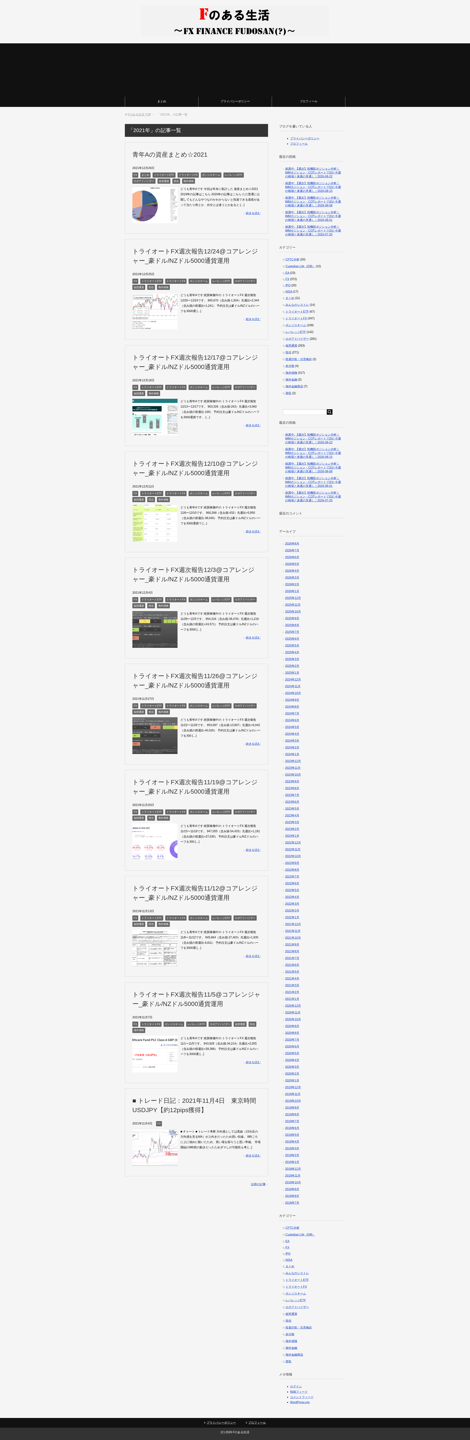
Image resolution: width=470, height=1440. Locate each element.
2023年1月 (292, 835)
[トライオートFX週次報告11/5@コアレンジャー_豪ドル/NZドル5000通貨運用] (155, 1069)
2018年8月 (292, 1196)
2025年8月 (292, 625)
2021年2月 (292, 992)
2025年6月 (292, 638)
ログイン (296, 1386)
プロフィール (308, 101)
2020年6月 (292, 1046)
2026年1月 (292, 591)
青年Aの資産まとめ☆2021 (169, 154)
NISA (288, 291)
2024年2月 (292, 747)
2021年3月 (292, 985)
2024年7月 (292, 713)
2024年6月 (292, 720)
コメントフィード (302, 1397)
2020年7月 (292, 1039)
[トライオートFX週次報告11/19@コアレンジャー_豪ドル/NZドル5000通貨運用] (155, 857)
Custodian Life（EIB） (300, 266)
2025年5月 (292, 645)
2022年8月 (292, 869)
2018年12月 (293, 1168)
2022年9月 (292, 863)
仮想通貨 (164, 181)
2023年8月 (292, 788)
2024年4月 (292, 733)
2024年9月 (292, 699)
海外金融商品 (294, 386)
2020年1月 (292, 1080)
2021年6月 (292, 964)
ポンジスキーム (211, 174)
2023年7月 (292, 795)
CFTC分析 (292, 259)
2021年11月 (293, 931)
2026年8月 (292, 543)
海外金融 (291, 379)
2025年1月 (292, 672)
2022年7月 (292, 876)
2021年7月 (292, 958)
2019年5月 (292, 1134)
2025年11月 (293, 604)
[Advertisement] (235, 69)
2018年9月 (292, 1189)
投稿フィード (299, 1391)
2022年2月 (292, 910)
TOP (139, 114)
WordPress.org (300, 1402)
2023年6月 (292, 801)
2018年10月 (293, 1182)
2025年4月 (292, 652)
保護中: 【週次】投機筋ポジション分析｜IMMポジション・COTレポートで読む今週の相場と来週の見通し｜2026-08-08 (313, 201)
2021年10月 (293, 937)
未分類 (289, 366)
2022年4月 (292, 897)
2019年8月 (292, 1114)
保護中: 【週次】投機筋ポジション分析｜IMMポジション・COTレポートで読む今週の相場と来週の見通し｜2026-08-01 (313, 216)
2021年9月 (292, 944)
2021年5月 (292, 971)
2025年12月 (293, 598)
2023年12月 (293, 761)
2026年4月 (292, 570)
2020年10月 (293, 1019)
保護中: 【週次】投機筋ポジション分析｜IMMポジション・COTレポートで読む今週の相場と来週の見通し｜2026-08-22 (313, 172)
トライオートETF (164, 174)
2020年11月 (293, 1012)
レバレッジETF (234, 174)
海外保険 (188, 181)
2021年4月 (292, 978)
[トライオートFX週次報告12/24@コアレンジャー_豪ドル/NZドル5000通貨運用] (155, 326)
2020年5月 (292, 1053)
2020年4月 (292, 1060)
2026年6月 (292, 557)
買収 (288, 393)
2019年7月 (292, 1121)
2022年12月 (293, 842)
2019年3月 (292, 1148)
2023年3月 (292, 822)
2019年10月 (293, 1100)
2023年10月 (293, 774)
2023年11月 (293, 767)
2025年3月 (292, 659)
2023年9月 (292, 781)
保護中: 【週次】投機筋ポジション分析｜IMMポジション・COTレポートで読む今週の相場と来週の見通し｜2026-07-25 (313, 230)
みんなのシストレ (297, 304)
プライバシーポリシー (235, 101)
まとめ (161, 101)
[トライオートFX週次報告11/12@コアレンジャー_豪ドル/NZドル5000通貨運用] (155, 963)
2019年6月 (292, 1128)
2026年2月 (292, 584)
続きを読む (253, 213)
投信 (176, 181)
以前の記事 (258, 1184)
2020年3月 (292, 1066)
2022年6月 (292, 883)
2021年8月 (292, 951)
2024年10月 (293, 693)
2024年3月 (292, 740)
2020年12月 (293, 1005)
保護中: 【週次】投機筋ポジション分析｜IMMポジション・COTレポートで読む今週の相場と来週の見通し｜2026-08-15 (313, 187)
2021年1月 (292, 998)
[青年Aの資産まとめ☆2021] (155, 220)
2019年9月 (292, 1107)
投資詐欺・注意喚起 (298, 359)
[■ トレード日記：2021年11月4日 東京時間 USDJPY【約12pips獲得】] (155, 1162)
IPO (287, 285)
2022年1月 (292, 917)
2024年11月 (293, 686)
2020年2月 (292, 1073)
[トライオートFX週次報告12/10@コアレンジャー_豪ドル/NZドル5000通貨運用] (155, 538)
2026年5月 (292, 564)
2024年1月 (292, 754)
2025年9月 (292, 618)
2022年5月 (292, 890)
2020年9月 (292, 1026)
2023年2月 (292, 829)
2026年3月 (292, 577)
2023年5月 (292, 808)
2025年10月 (293, 611)
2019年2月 (292, 1155)
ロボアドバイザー (144, 181)
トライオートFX (188, 174)
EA (287, 272)
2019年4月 (292, 1141)
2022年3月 (292, 903)
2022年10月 (293, 856)
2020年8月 (292, 1032)
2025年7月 (292, 631)
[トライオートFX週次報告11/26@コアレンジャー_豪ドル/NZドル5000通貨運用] (155, 751)
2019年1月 (292, 1162)
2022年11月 (293, 849)
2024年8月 (292, 706)
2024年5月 (292, 727)
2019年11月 (293, 1094)
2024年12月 (293, 679)
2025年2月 (292, 665)
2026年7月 (292, 550)
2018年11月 (293, 1175)
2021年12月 (293, 924)
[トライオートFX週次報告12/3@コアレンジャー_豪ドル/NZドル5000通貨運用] (155, 645)
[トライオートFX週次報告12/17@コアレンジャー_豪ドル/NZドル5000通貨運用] (155, 432)
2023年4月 (292, 815)
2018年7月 (292, 1202)
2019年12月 (293, 1087)
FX (135, 174)
